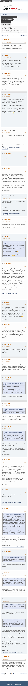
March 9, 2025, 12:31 (6, 304)
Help (8, 682)
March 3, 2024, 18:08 (6, 155)
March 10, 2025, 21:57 (6, 428)
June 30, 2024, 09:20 (6, 238)
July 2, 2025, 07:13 (5, 575)
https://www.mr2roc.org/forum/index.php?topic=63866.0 (11, 148)
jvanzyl (6, 508)
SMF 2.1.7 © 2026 (10, 684)
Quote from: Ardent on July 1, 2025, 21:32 (13, 557)
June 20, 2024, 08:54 (6, 198)
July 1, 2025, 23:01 (5, 511)
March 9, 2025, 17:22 (6, 327)
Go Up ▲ (19, 682)
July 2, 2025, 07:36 (5, 601)
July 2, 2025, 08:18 (5, 659)
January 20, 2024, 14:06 (6, 42)
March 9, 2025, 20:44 (6, 379)
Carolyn (6, 130)
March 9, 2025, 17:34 (6, 346)
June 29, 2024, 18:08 (6, 221)
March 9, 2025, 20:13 (6, 361)
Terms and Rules (13, 682)
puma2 (6, 236)
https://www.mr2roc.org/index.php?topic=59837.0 (13, 546)
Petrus (6, 55)
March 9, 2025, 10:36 (6, 265)
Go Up (2, 673)
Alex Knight (7, 344)
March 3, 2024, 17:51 (6, 132)
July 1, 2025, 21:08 (5, 462)
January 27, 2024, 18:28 (6, 75)
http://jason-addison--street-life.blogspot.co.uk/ (12, 502)
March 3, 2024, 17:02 (6, 96)
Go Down (3, 35)
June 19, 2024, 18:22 (6, 171)
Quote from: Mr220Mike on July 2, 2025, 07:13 (14, 620)
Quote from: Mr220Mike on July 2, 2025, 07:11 (14, 604)
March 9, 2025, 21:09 (6, 405)
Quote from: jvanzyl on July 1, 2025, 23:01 (13, 579)
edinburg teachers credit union (9, 293)
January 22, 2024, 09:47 (6, 57)
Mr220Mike (7, 40)
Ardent (6, 489)
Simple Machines (17, 684)
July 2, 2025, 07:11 (5, 553)
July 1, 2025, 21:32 (5, 491)
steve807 (6, 302)
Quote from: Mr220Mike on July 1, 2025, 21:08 (14, 514)
